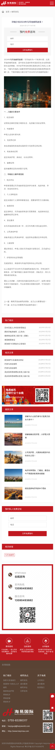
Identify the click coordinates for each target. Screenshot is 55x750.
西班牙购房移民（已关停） (15, 332)
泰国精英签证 (9, 340)
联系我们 (41, 687)
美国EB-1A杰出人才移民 (11, 685)
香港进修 (6, 698)
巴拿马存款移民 (10, 364)
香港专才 (6, 702)
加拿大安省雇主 (9, 680)
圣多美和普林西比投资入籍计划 (17, 372)
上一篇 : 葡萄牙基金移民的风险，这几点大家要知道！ (25, 301)
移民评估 (23, 687)
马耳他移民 (9, 555)
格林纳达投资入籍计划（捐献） (17, 336)
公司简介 (41, 680)
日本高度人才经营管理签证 (15, 328)
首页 (7, 12)
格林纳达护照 (8, 691)
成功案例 (23, 684)
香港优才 (6, 694)
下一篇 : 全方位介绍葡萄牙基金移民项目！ (21, 305)
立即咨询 (23, 691)
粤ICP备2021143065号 (34, 746)
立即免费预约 (27, 50)
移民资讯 (15, 12)
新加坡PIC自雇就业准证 (14, 360)
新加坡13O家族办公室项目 (15, 344)
